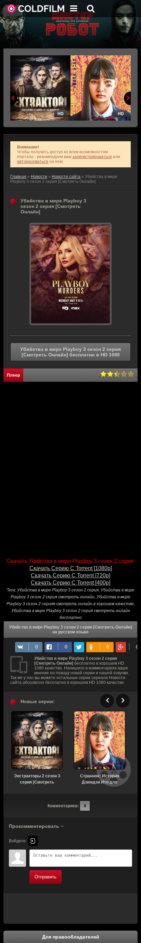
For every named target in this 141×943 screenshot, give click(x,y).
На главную (36, 8)
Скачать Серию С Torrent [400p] (70, 583)
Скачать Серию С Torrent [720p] (70, 575)
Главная (18, 176)
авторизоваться (32, 161)
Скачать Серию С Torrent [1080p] (70, 568)
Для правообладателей (70, 937)
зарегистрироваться (92, 156)
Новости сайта (66, 176)
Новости (39, 176)
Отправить (45, 876)
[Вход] (33, 841)
